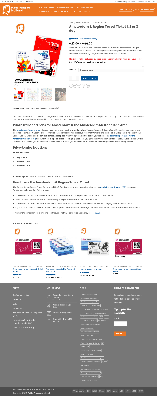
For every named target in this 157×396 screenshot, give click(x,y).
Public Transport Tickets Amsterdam (91, 23)
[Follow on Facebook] (152, 2)
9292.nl (98, 213)
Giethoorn (89, 313)
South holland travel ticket (90, 362)
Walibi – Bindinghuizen (62, 312)
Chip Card (96, 306)
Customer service (143, 2)
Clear (142, 66)
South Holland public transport (92, 358)
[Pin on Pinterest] (83, 86)
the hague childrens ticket (90, 369)
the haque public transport (91, 373)
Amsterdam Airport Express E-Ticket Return (28, 270)
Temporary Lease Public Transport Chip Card (60, 270)
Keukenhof (102, 321)
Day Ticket (95, 309)
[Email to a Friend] (79, 86)
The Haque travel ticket (89, 377)
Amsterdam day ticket (89, 298)
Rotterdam (85, 347)
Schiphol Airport (87, 354)
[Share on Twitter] (75, 86)
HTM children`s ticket (88, 321)
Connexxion (85, 309)
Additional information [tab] (36, 108)
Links (15, 304)
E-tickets (104, 309)
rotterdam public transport (91, 351)
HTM (106, 317)
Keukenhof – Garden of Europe (63, 296)
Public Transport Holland (90, 343)
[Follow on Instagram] (154, 2)
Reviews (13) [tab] (54, 108)
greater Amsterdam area (28, 130)
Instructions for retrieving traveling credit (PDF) (24, 321)
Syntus (104, 362)
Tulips (102, 377)
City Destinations (65, 8)
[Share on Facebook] (71, 86)
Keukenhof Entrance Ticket (90, 324)
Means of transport (86, 8)
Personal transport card (90, 332)
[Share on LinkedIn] (88, 86)
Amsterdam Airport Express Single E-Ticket (128, 270)
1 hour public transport (89, 294)
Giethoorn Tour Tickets (89, 317)
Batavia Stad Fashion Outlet (62, 306)
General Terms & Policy (23, 327)
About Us (17, 299)
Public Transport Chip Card (91, 269)
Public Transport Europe (126, 2)
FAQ (114, 2)
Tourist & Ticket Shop (49, 11)
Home (71, 23)
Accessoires (84, 11)
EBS (82, 313)
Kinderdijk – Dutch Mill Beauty (62, 320)
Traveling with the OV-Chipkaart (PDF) (28, 314)
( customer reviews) (88, 39)
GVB (101, 317)
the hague (85, 365)
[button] (126, 9)
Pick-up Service (68, 11)
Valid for (72, 70)
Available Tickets (46, 8)
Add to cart (89, 78)
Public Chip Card (87, 336)
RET (102, 343)
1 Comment (59, 300)
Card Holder (85, 306)
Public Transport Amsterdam (91, 339)
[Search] (136, 9)
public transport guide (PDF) (113, 187)
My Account (18, 308)
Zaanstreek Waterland (89, 380)
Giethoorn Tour (100, 313)
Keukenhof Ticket (87, 328)
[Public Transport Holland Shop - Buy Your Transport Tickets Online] (18, 9)
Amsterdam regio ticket (89, 302)
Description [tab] (18, 108)
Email (117, 318)
